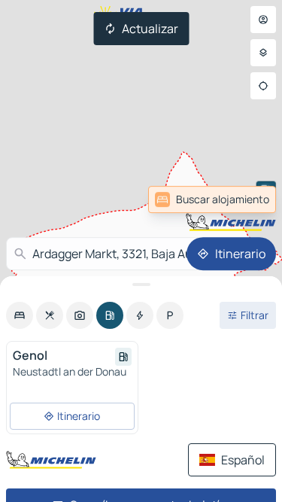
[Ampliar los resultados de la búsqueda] (141, 284)
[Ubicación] (263, 85)
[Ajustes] (263, 52)
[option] (19, 315)
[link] (212, 199)
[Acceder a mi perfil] (263, 19)
